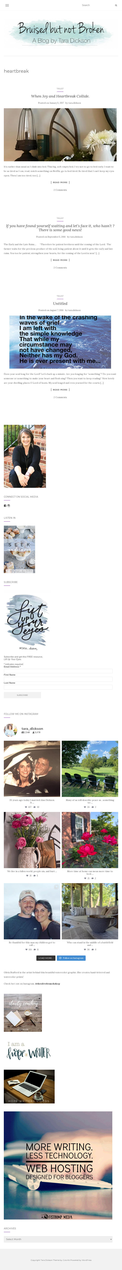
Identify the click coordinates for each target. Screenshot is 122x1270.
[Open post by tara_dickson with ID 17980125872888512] (32, 769)
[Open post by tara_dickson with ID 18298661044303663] (90, 840)
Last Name (9, 683)
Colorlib (66, 1260)
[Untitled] (60, 342)
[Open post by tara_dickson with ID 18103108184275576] (90, 911)
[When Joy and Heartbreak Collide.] (60, 134)
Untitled (60, 303)
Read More (60, 182)
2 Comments (60, 190)
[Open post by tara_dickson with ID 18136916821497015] (32, 840)
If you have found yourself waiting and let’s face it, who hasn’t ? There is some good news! (60, 227)
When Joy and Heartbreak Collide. (60, 96)
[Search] (116, 5)
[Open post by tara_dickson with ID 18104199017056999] (90, 769)
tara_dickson (31, 744)
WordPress (87, 1260)
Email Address (12, 666)
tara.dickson (74, 103)
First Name (9, 674)
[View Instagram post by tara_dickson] (57, 793)
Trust (60, 88)
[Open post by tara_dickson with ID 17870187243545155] (32, 911)
